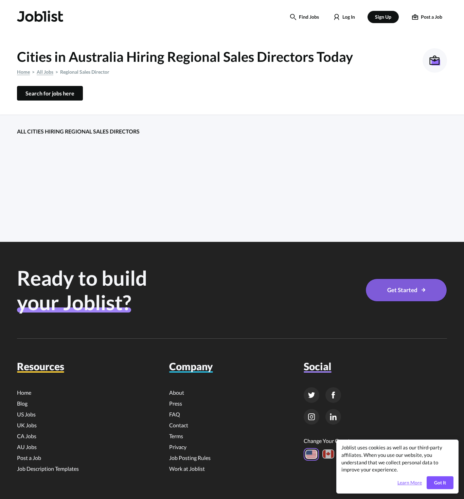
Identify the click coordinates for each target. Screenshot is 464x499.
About (176, 392)
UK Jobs (27, 425)
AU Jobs (27, 447)
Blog (22, 403)
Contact (178, 425)
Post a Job (29, 458)
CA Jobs (26, 436)
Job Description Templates (48, 468)
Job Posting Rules (190, 458)
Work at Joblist (187, 468)
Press (175, 403)
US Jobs (26, 414)
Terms (176, 436)
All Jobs (45, 72)
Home (23, 72)
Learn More (409, 482)
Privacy (177, 447)
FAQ (174, 414)
